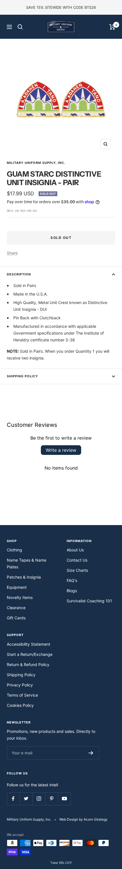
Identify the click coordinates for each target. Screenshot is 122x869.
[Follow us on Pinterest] (51, 798)
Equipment (17, 587)
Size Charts (77, 570)
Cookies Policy (20, 705)
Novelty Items (20, 597)
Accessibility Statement (28, 644)
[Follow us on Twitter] (26, 798)
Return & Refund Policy (28, 664)
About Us (75, 549)
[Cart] (112, 27)
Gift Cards (16, 617)
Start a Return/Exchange (29, 654)
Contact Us (77, 560)
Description (19, 274)
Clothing (14, 549)
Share (12, 253)
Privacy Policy (20, 684)
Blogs (72, 590)
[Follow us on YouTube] (64, 798)
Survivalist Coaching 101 (89, 600)
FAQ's (72, 580)
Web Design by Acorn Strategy (83, 819)
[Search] (20, 26)
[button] (61, 863)
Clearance (16, 607)
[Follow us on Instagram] (38, 798)
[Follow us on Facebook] (13, 798)
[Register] (91, 753)
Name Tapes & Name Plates (26, 563)
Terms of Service (22, 695)
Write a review (61, 450)
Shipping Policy (22, 376)
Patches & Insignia (24, 577)
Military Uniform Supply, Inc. (36, 163)
